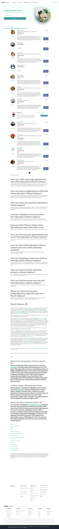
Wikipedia (12, 427)
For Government (30, 514)
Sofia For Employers (31, 510)
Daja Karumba (20, 42)
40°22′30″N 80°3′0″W (22, 327)
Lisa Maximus (19, 112)
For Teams (29, 511)
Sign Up (8, 511)
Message (46, 30)
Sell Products (18, 514)
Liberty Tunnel (17, 312)
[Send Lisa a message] (37, 112)
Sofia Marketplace (45, 274)
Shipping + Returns (49, 511)
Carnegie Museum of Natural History (26, 348)
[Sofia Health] (5, 2)
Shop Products (9, 512)
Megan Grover (20, 122)
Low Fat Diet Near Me (23, 492)
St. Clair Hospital (25, 339)
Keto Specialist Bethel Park (44, 489)
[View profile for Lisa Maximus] (13, 114)
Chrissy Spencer (20, 30)
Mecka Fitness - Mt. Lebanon (26, 340)
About (39, 510)
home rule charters (21, 313)
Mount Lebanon (34, 321)
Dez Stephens (19, 52)
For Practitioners (26, 2)
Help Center (48, 510)
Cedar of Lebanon (24, 320)
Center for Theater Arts (14, 449)
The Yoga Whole (42, 341)
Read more (25, 527)
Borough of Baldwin (28, 336)
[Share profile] (38, 112)
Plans (29, 515)
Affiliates (39, 512)
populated (14, 367)
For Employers (35, 2)
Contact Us (48, 512)
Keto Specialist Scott (43, 492)
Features (17, 510)
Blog (39, 515)
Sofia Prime (35, 263)
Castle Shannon (33, 335)
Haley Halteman (20, 75)
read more (18, 118)
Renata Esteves (20, 134)
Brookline (30, 331)
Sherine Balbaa (20, 147)
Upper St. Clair (46, 334)
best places (21, 389)
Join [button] (56, 2)
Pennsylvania (40, 318)
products (24, 274)
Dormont (27, 324)
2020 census (14, 309)
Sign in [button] (54, 2)
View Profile (13, 36)
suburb (19, 309)
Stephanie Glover (20, 160)
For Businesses (30, 512)
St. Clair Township (41, 319)
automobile (28, 312)
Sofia (42, 183)
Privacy (48, 515)
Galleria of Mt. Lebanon (36, 348)
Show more (21, 496)
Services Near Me (9, 514)
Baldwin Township (13, 336)
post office (28, 323)
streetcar (24, 310)
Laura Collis (19, 99)
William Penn (44, 315)
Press (39, 514)
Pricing (17, 512)
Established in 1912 (34, 405)
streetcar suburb (19, 311)
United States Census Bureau (41, 327)
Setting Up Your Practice (20, 511)
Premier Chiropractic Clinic (30, 343)
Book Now (46, 39)
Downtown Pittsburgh (39, 311)
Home (5, 26)
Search (15, 18)
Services (14, 2)
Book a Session (44, 115)
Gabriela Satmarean (21, 65)
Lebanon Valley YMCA (25, 342)
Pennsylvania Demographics (15, 431)
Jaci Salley (19, 86)
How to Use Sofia (9, 510)
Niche (11, 429)
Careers (39, 511)
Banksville (37, 331)
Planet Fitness (34, 340)
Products (20, 2)
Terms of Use (49, 514)
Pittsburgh (22, 309)
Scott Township (20, 319)
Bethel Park (19, 335)
